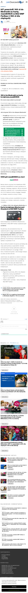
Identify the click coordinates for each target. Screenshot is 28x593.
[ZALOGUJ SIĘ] (26, 2)
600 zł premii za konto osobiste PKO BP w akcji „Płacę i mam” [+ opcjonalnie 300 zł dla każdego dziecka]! (14, 524)
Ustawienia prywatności (14, 590)
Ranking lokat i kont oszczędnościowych (10, 565)
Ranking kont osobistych (7, 569)
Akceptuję (14, 586)
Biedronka (14, 299)
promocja (14, 343)
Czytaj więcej (5, 370)
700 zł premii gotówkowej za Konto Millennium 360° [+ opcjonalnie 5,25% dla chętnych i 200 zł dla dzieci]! (13, 444)
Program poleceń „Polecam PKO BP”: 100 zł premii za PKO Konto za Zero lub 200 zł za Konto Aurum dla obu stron (14, 530)
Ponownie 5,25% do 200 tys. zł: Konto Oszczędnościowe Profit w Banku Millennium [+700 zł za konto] (12, 417)
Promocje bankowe (6, 554)
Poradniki (4, 556)
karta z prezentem (6, 301)
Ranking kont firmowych (7, 570)
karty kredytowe (18, 301)
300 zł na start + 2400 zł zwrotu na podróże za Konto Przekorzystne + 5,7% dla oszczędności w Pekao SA (14, 363)
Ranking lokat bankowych (7, 566)
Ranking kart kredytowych (7, 571)
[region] (14, 585)
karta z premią (16, 300)
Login (25, 319)
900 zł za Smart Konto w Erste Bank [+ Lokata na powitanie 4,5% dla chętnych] (13, 390)
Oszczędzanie (5, 557)
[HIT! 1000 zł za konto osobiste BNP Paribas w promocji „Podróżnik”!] (4, 496)
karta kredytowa (6, 300)
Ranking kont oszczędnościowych (9, 568)
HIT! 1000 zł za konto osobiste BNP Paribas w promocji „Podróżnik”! (16, 495)
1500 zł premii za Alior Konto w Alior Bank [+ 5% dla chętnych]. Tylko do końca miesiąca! (14, 544)
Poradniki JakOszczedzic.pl (7, 573)
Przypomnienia (5, 558)
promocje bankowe (6, 302)
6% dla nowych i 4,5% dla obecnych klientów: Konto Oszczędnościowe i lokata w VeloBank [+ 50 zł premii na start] (16, 488)
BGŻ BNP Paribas (5, 299)
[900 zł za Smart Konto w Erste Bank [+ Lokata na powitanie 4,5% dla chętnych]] (14, 379)
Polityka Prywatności (11, 583)
